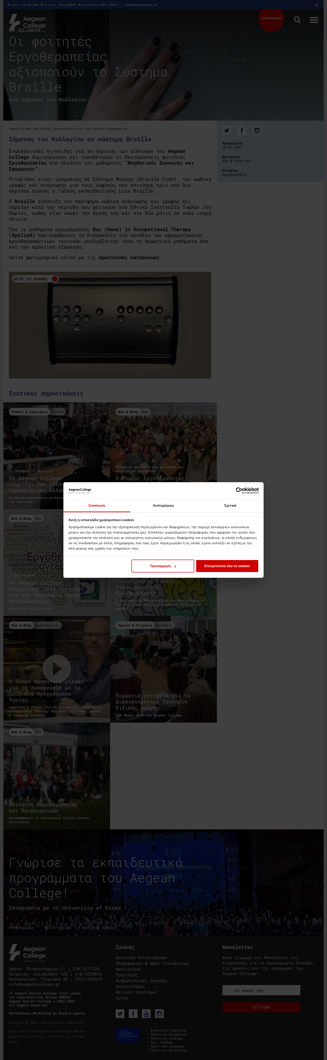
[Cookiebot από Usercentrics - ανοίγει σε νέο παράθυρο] (239, 490)
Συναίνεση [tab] (97, 505)
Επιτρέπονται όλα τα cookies (227, 566)
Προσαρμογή (160, 566)
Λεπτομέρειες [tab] (163, 505)
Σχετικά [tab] (230, 505)
